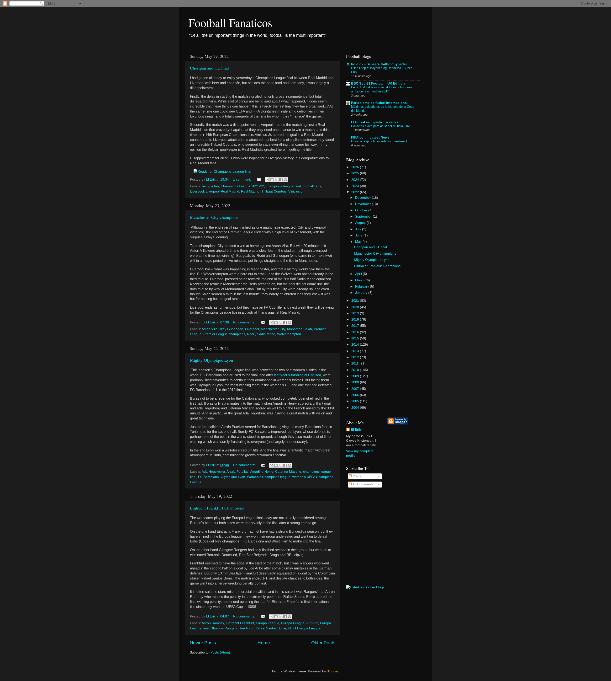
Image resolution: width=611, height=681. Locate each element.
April (359, 274)
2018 (355, 319)
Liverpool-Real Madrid (222, 191)
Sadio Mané (266, 334)
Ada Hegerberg (213, 471)
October (361, 210)
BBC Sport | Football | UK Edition (378, 83)
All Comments (363, 484)
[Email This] (267, 179)
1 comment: (242, 179)
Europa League (267, 623)
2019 (355, 313)
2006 (355, 395)
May (359, 241)
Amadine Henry (261, 471)
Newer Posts (203, 642)
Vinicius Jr (296, 191)
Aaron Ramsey (213, 623)
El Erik (356, 429)
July (358, 229)
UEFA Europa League (304, 628)
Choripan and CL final (209, 68)
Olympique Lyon (233, 477)
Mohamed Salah (299, 329)
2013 (355, 351)
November (363, 204)
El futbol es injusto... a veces (374, 122)
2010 (355, 370)
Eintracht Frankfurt (240, 623)
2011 (355, 363)
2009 (355, 376)
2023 (355, 186)
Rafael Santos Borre (270, 628)
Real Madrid (250, 191)
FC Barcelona (208, 477)
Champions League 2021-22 (242, 186)
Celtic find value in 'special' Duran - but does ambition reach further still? (381, 89)
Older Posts (323, 642)
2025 (355, 173)
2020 (355, 307)
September (364, 216)
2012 (355, 357)
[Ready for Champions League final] (222, 171)
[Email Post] (258, 179)
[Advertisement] (406, 505)
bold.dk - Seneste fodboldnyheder (379, 64)
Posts (356, 476)
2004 (355, 407)
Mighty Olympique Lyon (211, 360)
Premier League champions (224, 334)
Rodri (251, 334)
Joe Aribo (246, 628)
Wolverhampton (289, 334)
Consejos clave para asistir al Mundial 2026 (381, 126)
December (363, 197)
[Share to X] (276, 179)
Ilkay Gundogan (231, 329)
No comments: (244, 322)
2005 (355, 401)
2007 (355, 389)
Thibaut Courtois (273, 191)
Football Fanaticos (230, 22)
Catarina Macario (288, 471)
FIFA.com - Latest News (370, 137)
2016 (355, 332)
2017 (355, 325)
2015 (355, 338)
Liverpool (197, 191)
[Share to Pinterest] (285, 179)
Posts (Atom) (220, 652)
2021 (355, 300)
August (361, 223)
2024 (355, 180)
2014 (355, 344)
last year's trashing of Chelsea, (298, 375)
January (361, 293)
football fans (312, 186)
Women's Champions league (268, 477)
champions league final (283, 186)
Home (264, 642)
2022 (355, 192)
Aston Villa (209, 329)
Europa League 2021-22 (299, 623)
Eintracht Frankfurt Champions (217, 508)
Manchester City (273, 329)
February (362, 286)
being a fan (210, 186)
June (359, 235)
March (360, 280)
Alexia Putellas (237, 471)
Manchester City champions (214, 217)
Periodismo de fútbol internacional (379, 103)
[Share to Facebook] (281, 179)
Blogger (332, 671)
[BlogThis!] (271, 179)
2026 (355, 167)
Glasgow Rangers (224, 628)
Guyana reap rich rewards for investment (379, 141)
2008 (355, 382)
